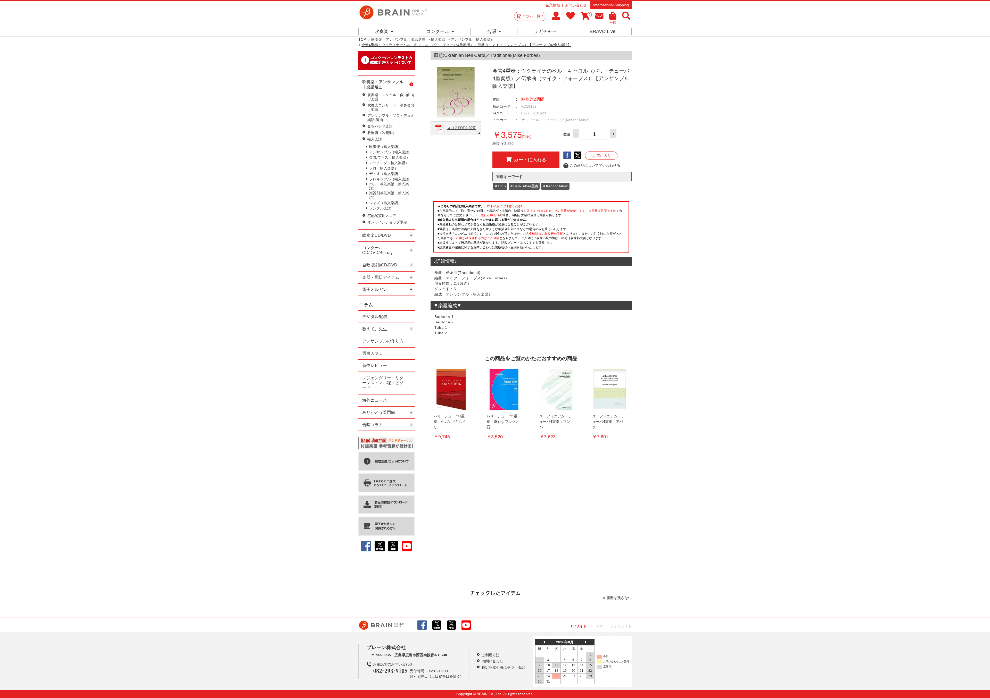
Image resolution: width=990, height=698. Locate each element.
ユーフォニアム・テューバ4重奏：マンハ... (555, 421)
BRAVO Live (602, 31)
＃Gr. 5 (500, 186)
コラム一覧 (531, 16)
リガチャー (545, 31)
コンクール (437, 31)
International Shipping (611, 5)
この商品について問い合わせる (592, 165)
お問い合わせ (576, 5)
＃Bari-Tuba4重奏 (524, 186)
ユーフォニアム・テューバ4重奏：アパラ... (608, 421)
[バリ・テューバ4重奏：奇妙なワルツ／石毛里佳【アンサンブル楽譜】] (504, 389)
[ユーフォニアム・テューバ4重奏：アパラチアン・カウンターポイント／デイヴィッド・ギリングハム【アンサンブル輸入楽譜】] (609, 389)
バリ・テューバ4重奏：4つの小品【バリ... (449, 421)
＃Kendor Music (555, 186)
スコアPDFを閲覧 (461, 128)
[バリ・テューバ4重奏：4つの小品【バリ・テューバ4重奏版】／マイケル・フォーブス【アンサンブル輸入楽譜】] (451, 389)
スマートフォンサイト (614, 626)
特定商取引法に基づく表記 (503, 667)
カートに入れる (530, 159)
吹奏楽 (382, 31)
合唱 (491, 31)
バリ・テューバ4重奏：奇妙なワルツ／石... (502, 421)
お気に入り (602, 156)
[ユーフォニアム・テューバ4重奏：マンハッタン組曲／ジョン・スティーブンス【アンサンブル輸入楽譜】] (557, 389)
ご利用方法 (491, 655)
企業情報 (553, 5)
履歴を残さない (619, 598)
